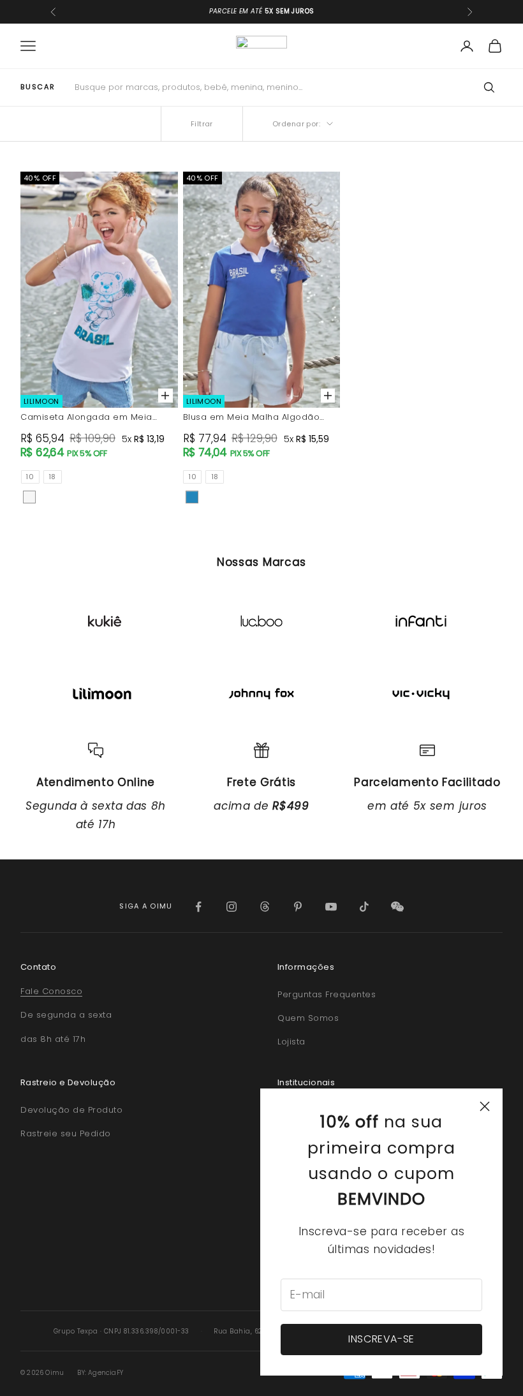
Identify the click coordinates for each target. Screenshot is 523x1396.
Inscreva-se (381, 1339)
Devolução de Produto (71, 1110)
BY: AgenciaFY (100, 1372)
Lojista (291, 1042)
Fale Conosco (51, 991)
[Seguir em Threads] (264, 906)
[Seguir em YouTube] (331, 906)
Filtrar (202, 124)
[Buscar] (489, 87)
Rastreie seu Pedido (65, 1133)
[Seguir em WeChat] (397, 906)
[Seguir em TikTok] (364, 906)
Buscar (37, 87)
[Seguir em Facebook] (198, 906)
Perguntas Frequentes (326, 994)
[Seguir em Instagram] (231, 906)
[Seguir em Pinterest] (297, 906)
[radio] (30, 477)
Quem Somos (308, 1018)
